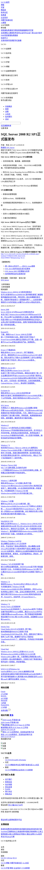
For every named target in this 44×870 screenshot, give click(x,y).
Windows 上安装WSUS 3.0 (17, 651)
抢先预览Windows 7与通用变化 (19, 448)
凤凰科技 (24, 829)
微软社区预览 (15, 393)
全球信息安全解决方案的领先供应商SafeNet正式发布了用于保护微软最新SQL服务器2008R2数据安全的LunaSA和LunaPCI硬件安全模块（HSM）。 (22, 676)
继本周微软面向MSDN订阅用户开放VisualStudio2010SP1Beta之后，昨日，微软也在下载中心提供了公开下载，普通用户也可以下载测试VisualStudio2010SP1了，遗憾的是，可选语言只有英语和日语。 (22, 637)
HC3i (18, 760)
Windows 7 (5, 465)
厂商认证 (33, 33)
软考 (14, 33)
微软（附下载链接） (18, 352)
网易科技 (18, 829)
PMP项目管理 (6, 35)
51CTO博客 (9, 765)
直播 (19, 40)
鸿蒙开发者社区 (7, 20)
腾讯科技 (11, 829)
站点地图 (8, 784)
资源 (6, 40)
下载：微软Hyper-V (16, 334)
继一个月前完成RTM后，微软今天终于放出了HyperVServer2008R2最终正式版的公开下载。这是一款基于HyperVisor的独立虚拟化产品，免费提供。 (21, 339)
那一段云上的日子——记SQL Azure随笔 (20, 266)
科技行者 (38, 829)
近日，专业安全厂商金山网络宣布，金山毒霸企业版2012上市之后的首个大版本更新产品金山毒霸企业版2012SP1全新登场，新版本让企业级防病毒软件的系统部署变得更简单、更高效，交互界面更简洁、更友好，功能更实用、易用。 (22, 551)
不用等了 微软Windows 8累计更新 (19, 408)
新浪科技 (4, 829)
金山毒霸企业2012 (13, 544)
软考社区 (4, 12)
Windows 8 (5, 425)
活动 (7, 119)
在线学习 (4, 38)
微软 (2, 368)
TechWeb (4, 831)
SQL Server (5, 280)
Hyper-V (4, 350)
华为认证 (26, 33)
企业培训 (4, 17)
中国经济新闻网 (30, 831)
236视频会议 (16, 834)
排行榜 (13, 30)
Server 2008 (5, 309)
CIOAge (13, 760)
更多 (12, 715)
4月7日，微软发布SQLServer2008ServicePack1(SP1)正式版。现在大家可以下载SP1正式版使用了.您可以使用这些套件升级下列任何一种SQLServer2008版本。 (21, 357)
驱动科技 (31, 829)
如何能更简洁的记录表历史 (15, 274)
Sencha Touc (5, 627)
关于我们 (8, 779)
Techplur (23, 760)
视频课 (3, 30)
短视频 (18, 30)
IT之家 (38, 831)
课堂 (13, 40)
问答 (9, 40)
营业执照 (4, 820)
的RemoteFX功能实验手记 (17, 312)
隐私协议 (8, 794)
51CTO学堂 (9, 770)
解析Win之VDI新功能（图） (16, 504)
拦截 (12, 501)
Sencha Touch (10, 607)
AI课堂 (3, 23)
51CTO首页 (5, 2)
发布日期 (13, 481)
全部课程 (4, 33)
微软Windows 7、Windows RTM (21, 524)
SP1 (14, 368)
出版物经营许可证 (15, 820)
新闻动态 (8, 782)
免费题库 (14, 35)
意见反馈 (8, 787)
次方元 (5, 837)
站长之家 (15, 831)
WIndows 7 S (5, 501)
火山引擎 (11, 837)
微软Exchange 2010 (15, 370)
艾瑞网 (9, 831)
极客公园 (7, 834)
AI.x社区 (36, 765)
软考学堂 (29, 30)
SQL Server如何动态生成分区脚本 (17, 269)
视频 (7, 109)
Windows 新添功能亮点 (16, 292)
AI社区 (7, 114)
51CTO (7, 760)
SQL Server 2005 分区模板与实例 (17, 271)
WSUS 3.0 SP (6, 669)
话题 (7, 111)
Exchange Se (5, 390)
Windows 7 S (5, 445)
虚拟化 (12, 350)
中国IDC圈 (25, 834)
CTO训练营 (28, 770)
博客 (2, 5)
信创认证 (19, 33)
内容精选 (8, 106)
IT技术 (39, 33)
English (7, 789)
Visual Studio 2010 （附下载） (16, 629)
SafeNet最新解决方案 (17, 671)
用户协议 (8, 791)
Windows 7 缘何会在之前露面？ (16, 428)
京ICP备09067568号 (15, 805)
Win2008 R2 (5, 521)
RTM (19, 541)
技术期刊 (8, 117)
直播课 (23, 30)
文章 (2, 40)
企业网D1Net (33, 834)
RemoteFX (4, 332)
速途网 (21, 831)
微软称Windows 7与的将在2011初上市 (19, 584)
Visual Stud (5, 649)
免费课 (3, 15)
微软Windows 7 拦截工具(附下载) (16, 483)
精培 (15, 770)
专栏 (16, 40)
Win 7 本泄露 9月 (13, 468)
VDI (11, 521)
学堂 (2, 7)
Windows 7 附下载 (12, 564)
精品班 (3, 10)
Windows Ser (13, 541)
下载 (8, 350)
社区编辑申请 (6, 126)
